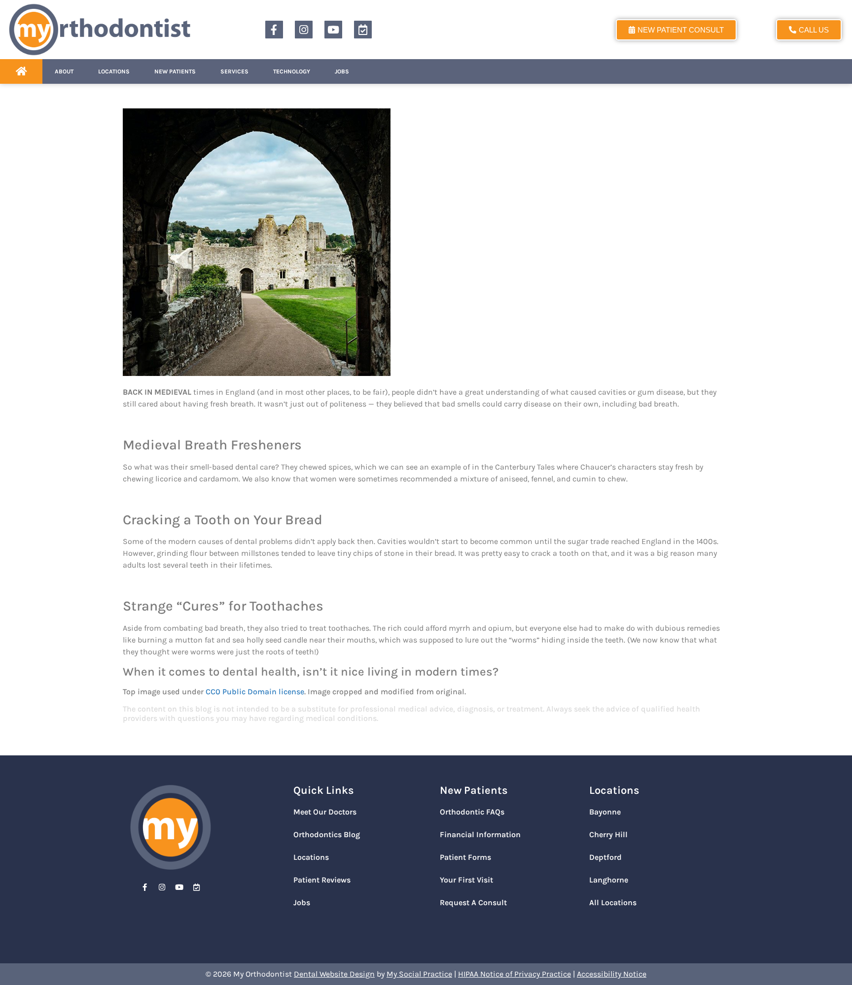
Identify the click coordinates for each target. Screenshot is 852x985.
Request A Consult (473, 902)
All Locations (613, 902)
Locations (114, 71)
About (64, 71)
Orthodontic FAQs (472, 811)
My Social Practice (419, 974)
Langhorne (608, 879)
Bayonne (605, 811)
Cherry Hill (608, 834)
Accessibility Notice (611, 974)
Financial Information (480, 834)
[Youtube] (333, 29)
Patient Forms (465, 857)
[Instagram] (303, 29)
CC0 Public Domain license (255, 691)
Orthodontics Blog (326, 834)
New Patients (175, 71)
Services (234, 71)
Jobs (342, 71)
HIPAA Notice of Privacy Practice (514, 974)
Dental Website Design (334, 974)
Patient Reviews (322, 879)
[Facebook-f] (274, 29)
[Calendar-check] (363, 29)
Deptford (605, 857)
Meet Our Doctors (324, 811)
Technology (291, 71)
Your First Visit (466, 879)
